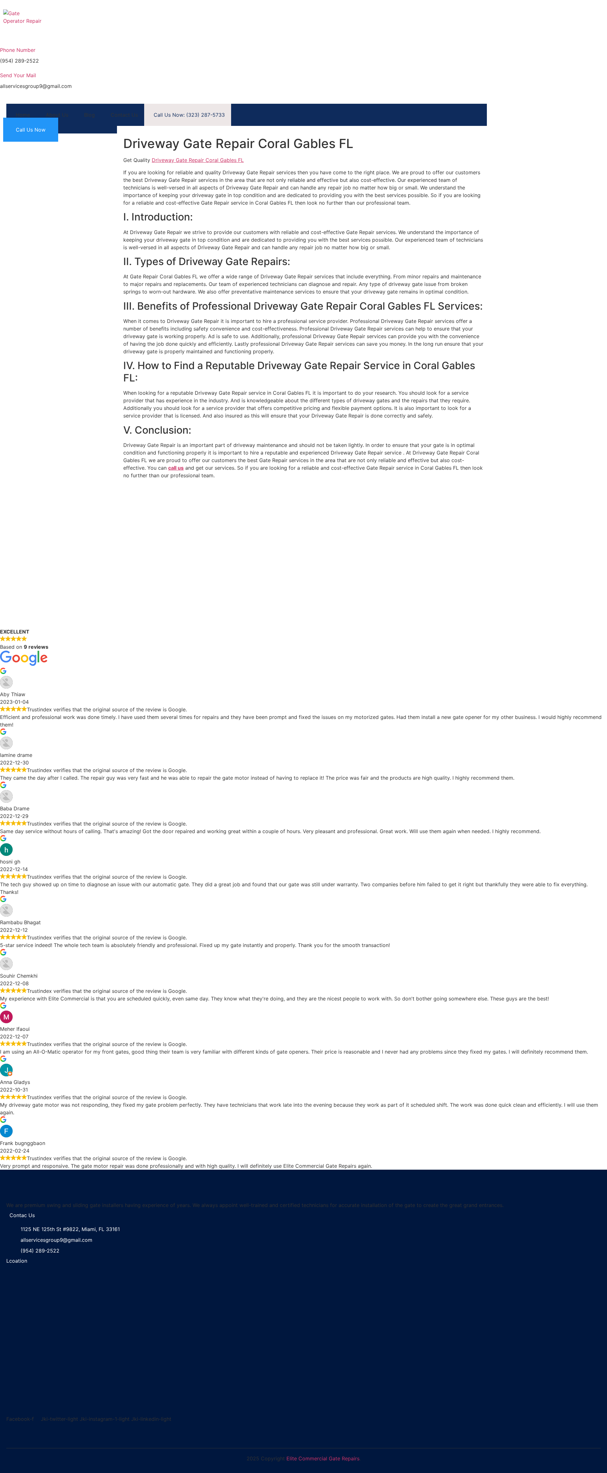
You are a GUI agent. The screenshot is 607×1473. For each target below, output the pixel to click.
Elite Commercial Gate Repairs (322, 1458)
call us (176, 468)
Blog (89, 115)
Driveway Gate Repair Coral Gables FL (198, 160)
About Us (57, 115)
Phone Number (17, 50)
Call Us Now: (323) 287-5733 (189, 115)
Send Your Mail (18, 75)
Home (23, 115)
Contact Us (124, 115)
